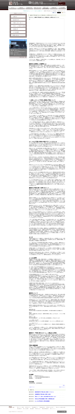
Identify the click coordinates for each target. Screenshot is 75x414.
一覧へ (64, 385)
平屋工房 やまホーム (15, 411)
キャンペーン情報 (21, 407)
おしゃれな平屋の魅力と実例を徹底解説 (42, 401)
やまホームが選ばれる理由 (46, 8)
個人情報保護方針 (56, 0)
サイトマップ (63, 0)
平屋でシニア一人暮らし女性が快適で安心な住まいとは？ (45, 396)
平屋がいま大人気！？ (37, 8)
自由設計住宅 (29, 8)
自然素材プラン (35, 407)
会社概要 (50, 0)
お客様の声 (54, 8)
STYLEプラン (28, 407)
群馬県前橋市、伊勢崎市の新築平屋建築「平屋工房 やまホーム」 (18, 0)
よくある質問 (62, 8)
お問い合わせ (18, 35)
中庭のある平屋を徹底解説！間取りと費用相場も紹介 (44, 398)
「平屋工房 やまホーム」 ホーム (13, 8)
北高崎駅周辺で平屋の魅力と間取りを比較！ (43, 394)
